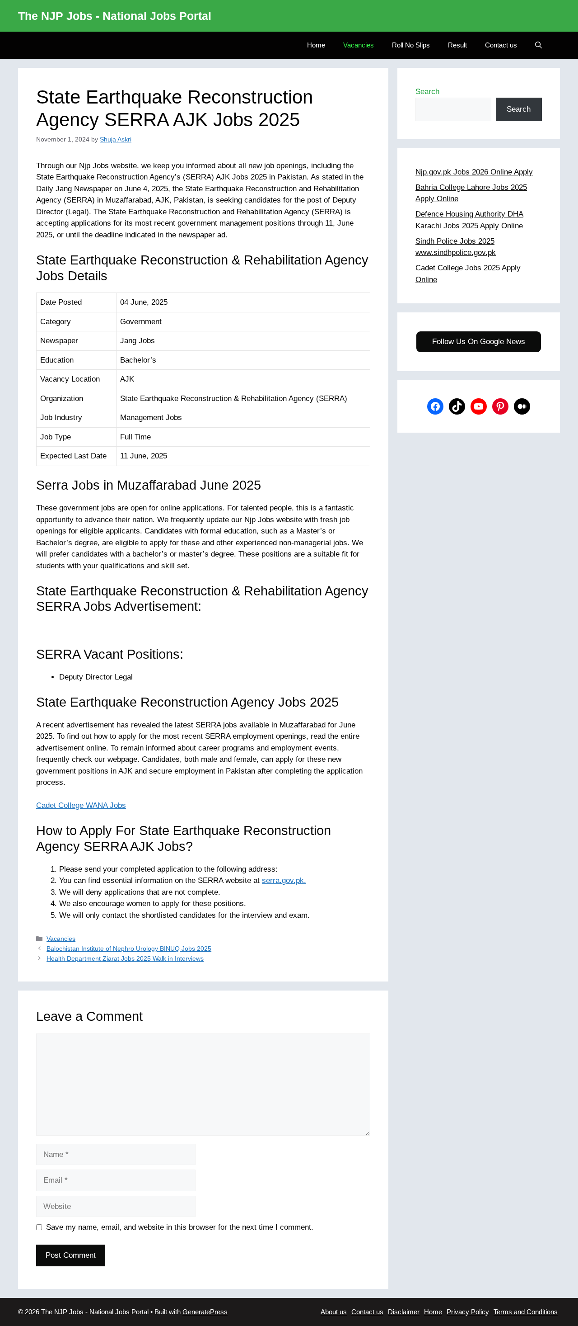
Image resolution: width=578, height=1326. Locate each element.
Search (427, 91)
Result (457, 45)
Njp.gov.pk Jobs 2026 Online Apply (474, 172)
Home (316, 45)
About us (334, 1312)
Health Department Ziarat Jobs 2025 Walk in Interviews (125, 958)
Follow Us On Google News (478, 341)
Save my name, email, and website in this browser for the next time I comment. (179, 1227)
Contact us (501, 45)
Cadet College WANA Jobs (81, 805)
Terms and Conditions (526, 1312)
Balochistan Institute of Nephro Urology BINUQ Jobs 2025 (129, 948)
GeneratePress (205, 1312)
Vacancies (358, 45)
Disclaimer (404, 1312)
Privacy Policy (468, 1312)
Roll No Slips (411, 45)
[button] (538, 45)
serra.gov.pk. (284, 880)
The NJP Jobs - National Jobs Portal (114, 15)
